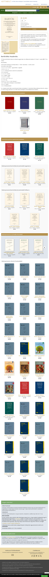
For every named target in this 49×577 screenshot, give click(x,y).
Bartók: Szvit (9, 296)
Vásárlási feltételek (14, 564)
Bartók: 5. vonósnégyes (9, 473)
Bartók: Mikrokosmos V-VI (39, 336)
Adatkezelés (21, 564)
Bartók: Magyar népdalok (9, 182)
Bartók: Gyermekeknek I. (40, 355)
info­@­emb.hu (26, 562)
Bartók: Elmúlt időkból (9, 206)
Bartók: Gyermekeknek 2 (40, 316)
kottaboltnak (17, 518)
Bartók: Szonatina (24, 276)
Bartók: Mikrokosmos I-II (9, 336)
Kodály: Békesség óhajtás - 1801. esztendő (9, 253)
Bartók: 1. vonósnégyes (24, 415)
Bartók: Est (24, 206)
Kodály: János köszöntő (38, 252)
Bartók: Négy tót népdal (40, 182)
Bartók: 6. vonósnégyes (40, 473)
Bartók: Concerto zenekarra (24, 355)
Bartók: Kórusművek (24, 130)
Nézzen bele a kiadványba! (9, 53)
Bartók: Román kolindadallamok (9, 317)
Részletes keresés (44, 10)
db (25, 20)
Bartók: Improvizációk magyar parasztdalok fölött (39, 296)
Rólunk (8, 564)
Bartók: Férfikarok (24, 110)
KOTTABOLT (6, 1)
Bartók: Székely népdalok (14, 226)
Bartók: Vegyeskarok (39, 110)
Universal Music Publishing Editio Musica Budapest (23, 565)
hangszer (25, 12)
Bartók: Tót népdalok (34, 226)
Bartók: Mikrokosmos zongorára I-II (24, 375)
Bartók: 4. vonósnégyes (24, 454)
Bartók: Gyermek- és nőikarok (9, 110)
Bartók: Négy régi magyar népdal (39, 207)
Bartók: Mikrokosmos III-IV (24, 336)
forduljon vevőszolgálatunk (29, 43)
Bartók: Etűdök (9, 355)
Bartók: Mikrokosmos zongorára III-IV (39, 375)
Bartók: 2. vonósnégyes (9, 435)
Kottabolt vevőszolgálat (6, 562)
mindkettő (31, 12)
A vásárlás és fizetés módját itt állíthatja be (11, 523)
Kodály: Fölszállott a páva (24, 252)
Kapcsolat (4, 564)
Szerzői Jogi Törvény (11, 537)
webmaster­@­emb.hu (36, 564)
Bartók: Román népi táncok (39, 276)
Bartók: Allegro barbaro (9, 276)
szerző (19, 12)
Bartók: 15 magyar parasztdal (24, 296)
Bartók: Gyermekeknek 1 (24, 316)
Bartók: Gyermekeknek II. (9, 374)
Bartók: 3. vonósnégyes (40, 435)
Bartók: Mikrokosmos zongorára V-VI (9, 396)
